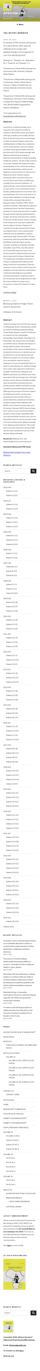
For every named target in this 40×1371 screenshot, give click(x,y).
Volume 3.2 (10, 495)
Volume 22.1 (10, 837)
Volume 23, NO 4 (12, 1149)
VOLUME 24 (8, 1154)
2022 (5, 856)
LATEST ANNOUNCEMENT (19, 1202)
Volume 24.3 (11, 890)
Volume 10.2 (10, 607)
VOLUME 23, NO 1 (13, 1136)
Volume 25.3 (11, 912)
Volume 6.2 (10, 540)
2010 (5, 616)
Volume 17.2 (10, 731)
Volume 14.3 (10, 682)
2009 (5, 599)
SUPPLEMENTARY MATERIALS (16, 1128)
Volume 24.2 (11, 886)
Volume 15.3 (10, 700)
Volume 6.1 (10, 536)
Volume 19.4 (11, 784)
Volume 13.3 (10, 664)
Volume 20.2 (11, 797)
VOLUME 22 (10, 1057)
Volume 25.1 (10, 904)
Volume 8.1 (10, 567)
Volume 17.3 (10, 735)
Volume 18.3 (10, 757)
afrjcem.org (14, 13)
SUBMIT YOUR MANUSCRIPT (15, 1118)
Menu (21, 24)
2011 (5, 634)
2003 (5, 501)
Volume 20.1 (10, 793)
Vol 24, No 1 (10, 1158)
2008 (5, 581)
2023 (5, 878)
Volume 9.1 (10, 584)
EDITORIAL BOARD (13, 1207)
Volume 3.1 (10, 491)
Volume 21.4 (10, 828)
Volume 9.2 (10, 589)
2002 (5, 487)
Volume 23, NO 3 (12, 1145)
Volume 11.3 (10, 629)
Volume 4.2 (10, 509)
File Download (8, 1100)
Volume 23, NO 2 (12, 1140)
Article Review (8, 1037)
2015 (5, 705)
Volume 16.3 (10, 718)
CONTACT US (8, 1091)
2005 (5, 532)
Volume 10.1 (10, 602)
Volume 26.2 (11, 921)
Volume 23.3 (10, 868)
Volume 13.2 (10, 660)
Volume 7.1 (10, 553)
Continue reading (9, 292)
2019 (5, 789)
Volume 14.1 (10, 673)
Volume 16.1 (10, 709)
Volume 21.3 (10, 824)
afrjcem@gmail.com (17, 1345)
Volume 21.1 (10, 815)
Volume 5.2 (10, 522)
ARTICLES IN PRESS (11, 1053)
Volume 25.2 (11, 908)
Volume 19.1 (10, 771)
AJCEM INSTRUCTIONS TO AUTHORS (20, 1194)
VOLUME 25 (8, 1176)
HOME (6, 1105)
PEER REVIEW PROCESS (13, 1114)
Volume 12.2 (10, 642)
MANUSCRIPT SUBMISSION (14, 1109)
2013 (5, 670)
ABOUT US (7, 1190)
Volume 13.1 (10, 655)
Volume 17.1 (10, 726)
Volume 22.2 (10, 842)
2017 (5, 745)
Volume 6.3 (10, 544)
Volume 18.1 (10, 749)
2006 (5, 550)
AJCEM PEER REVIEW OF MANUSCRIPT (19, 1032)
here (21, 1351)
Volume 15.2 (10, 695)
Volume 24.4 (11, 895)
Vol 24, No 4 (10, 1171)
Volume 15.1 (10, 691)
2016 (5, 723)
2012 (5, 652)
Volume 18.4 (11, 762)
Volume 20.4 (11, 806)
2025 (5, 918)
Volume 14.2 (10, 678)
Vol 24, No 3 (10, 1167)
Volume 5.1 (10, 518)
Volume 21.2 (10, 819)
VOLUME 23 (8, 1132)
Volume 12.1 (10, 638)
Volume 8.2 (10, 571)
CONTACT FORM (12, 1095)
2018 (5, 767)
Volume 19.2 (10, 775)
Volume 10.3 (10, 611)
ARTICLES (7, 1042)
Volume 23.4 (11, 872)
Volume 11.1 (10, 620)
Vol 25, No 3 (10, 1184)
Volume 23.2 (10, 864)
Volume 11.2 (10, 624)
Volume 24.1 (10, 881)
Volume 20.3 (11, 802)
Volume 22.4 (11, 850)
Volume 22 (7, 927)
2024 (5, 900)
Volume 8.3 (10, 575)
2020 (5, 811)
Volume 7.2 (10, 558)
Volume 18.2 (10, 753)
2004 (5, 514)
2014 (5, 687)
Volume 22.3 (10, 846)
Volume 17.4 (10, 740)
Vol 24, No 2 (10, 1162)
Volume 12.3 (10, 646)
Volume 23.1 (10, 859)
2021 (5, 833)
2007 (5, 563)
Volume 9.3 (10, 593)
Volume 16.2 (10, 713)
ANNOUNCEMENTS (14, 1198)
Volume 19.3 (10, 780)
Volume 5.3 (10, 527)
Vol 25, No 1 (10, 1180)
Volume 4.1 (10, 504)
